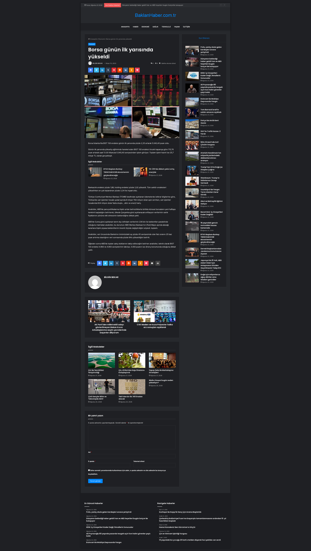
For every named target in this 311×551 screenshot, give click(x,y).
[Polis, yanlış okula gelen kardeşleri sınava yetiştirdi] (192, 50)
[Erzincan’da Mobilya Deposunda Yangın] (192, 102)
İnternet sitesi (139, 461)
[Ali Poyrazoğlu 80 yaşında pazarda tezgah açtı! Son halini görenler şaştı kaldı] (192, 88)
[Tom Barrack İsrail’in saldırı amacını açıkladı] (192, 113)
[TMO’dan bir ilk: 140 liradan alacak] (132, 386)
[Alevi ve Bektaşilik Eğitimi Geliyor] (192, 204)
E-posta (91, 461)
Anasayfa (125, 27)
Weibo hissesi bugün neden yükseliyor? (161, 381)
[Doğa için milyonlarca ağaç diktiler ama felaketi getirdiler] (192, 277)
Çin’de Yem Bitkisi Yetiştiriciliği (96, 371)
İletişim (186, 27)
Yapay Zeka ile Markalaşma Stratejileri (161, 371)
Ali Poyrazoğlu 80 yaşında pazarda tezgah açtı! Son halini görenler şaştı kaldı (212, 88)
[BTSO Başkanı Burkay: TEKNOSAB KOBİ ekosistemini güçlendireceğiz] (95, 172)
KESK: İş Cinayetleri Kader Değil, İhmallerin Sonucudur (142, 5)
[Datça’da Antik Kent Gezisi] (192, 123)
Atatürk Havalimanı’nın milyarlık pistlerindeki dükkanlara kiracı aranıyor (211, 157)
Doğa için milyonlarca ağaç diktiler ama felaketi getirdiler (210, 277)
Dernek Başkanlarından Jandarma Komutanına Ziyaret (211, 251)
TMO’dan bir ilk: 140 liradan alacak (131, 397)
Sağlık (155, 27)
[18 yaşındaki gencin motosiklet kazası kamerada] (192, 226)
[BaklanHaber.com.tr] (155, 15)
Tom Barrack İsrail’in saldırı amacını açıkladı (211, 110)
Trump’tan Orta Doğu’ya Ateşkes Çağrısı (211, 168)
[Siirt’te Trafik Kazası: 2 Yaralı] (192, 134)
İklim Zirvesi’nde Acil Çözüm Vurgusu (209, 143)
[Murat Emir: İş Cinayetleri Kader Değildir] (192, 215)
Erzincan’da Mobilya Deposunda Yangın (210, 100)
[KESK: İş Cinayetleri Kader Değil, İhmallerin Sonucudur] (192, 76)
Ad (90, 452)
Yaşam (177, 27)
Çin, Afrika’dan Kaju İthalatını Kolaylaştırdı (132, 371)
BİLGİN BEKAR (98, 63)
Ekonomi (145, 27)
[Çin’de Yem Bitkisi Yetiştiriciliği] (101, 360)
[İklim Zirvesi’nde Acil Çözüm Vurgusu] (192, 145)
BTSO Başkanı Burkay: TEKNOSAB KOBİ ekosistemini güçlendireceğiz (116, 172)
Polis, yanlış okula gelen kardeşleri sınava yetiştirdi (211, 49)
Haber (135, 27)
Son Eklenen (204, 38)
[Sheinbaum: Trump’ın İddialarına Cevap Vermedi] (192, 181)
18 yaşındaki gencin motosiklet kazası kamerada (209, 225)
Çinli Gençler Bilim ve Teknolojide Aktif (97, 397)
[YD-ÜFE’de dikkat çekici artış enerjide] (140, 172)
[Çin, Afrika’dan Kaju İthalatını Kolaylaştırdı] (132, 360)
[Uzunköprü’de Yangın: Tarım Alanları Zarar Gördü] (192, 192)
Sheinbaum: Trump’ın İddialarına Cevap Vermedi (210, 180)
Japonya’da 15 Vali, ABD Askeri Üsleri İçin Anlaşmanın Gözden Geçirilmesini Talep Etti (211, 264)
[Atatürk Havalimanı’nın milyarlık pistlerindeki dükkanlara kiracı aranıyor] (192, 156)
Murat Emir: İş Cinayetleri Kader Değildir (212, 213)
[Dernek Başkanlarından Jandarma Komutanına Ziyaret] (192, 252)
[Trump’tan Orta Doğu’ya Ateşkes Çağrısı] (192, 170)
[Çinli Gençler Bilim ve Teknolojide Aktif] (101, 386)
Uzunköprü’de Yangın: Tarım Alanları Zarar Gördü (210, 192)
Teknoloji (166, 27)
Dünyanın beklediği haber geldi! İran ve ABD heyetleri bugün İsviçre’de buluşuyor (211, 63)
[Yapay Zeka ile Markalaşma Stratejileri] (162, 360)
